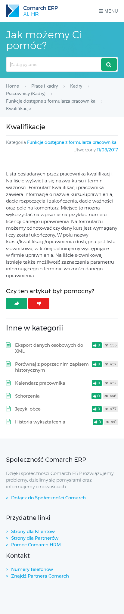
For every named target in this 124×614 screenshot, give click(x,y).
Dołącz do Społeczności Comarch (48, 498)
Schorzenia (27, 396)
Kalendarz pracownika (40, 383)
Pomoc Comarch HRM (36, 544)
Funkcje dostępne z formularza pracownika (71, 142)
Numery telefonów (32, 569)
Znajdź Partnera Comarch (40, 576)
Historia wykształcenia (40, 422)
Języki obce (28, 409)
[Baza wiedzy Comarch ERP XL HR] (32, 11)
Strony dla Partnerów (34, 538)
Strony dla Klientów (33, 531)
